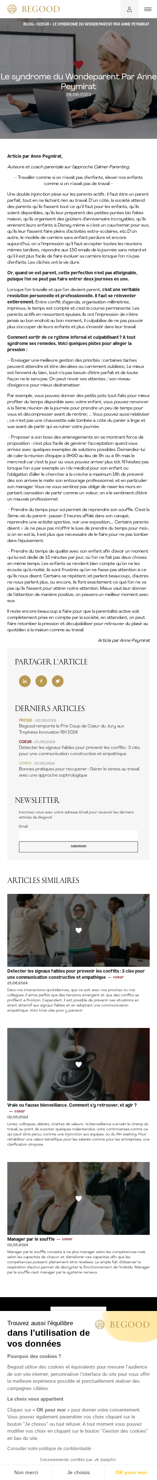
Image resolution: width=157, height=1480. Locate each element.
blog (28, 25)
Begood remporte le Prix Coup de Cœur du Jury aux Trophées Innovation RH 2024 (71, 727)
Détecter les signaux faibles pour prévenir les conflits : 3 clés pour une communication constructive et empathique (79, 748)
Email (23, 827)
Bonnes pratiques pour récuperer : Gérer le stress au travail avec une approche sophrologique (79, 770)
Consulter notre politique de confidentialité (49, 1448)
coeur (43, 25)
